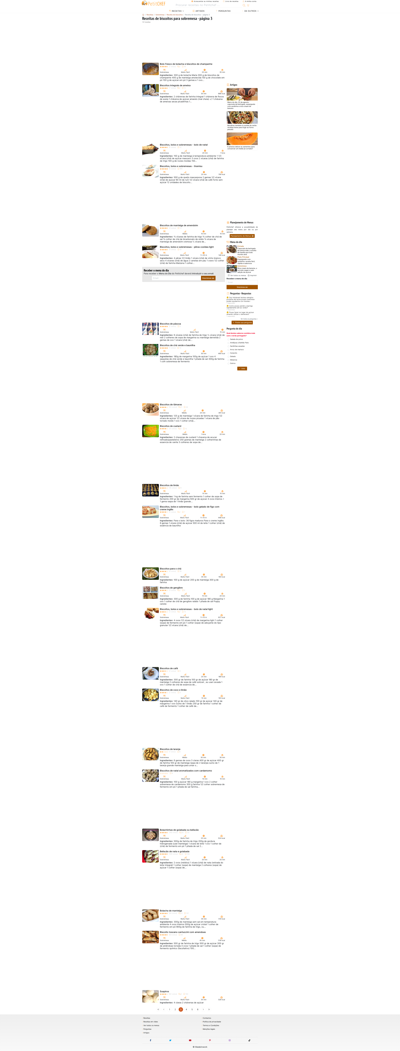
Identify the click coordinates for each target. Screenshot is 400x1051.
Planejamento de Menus (241, 236)
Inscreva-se (208, 278)
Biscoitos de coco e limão (173, 690)
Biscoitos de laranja (170, 749)
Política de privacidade (212, 1022)
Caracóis (233, 353)
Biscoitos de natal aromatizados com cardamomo (186, 770)
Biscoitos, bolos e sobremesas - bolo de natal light (186, 609)
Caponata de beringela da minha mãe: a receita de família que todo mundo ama (247, 252)
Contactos (207, 1018)
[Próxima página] (203, 1009)
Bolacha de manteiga (171, 910)
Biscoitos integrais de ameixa (175, 85)
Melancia (233, 360)
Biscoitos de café (169, 668)
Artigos (199, 11)
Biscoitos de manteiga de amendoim (179, 225)
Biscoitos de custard (170, 426)
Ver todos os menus (238, 275)
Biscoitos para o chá (170, 568)
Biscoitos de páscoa (170, 323)
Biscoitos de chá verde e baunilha (177, 345)
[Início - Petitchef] (143, 15)
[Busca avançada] (248, 6)
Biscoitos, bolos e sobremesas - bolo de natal (184, 144)
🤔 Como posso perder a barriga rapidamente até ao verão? (240, 307)
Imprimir (253, 275)
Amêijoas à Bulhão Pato (239, 343)
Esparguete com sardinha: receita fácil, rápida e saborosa (246, 261)
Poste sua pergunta (243, 322)
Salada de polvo (236, 339)
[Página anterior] (164, 1009)
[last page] (209, 1009)
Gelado (233, 356)
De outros (250, 11)
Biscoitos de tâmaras (171, 404)
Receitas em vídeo (150, 1022)
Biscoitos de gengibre (171, 587)
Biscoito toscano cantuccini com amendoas (183, 932)
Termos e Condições (211, 1025)
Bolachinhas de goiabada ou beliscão (179, 830)
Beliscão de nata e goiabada (174, 851)
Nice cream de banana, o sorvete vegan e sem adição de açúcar (247, 270)
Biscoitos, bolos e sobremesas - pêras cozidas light (187, 247)
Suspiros (164, 991)
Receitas (176, 11)
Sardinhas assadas (237, 346)
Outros (232, 363)
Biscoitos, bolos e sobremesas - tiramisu (181, 166)
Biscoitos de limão (169, 485)
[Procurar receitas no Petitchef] (244, 5)
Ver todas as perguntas (248, 319)
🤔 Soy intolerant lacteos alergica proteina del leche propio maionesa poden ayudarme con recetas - (240, 299)
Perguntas (224, 11)
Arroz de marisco (237, 349)
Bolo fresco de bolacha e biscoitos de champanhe (186, 64)
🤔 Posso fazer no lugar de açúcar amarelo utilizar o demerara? (240, 313)
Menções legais (209, 1029)
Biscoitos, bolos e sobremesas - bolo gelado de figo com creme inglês (189, 508)
